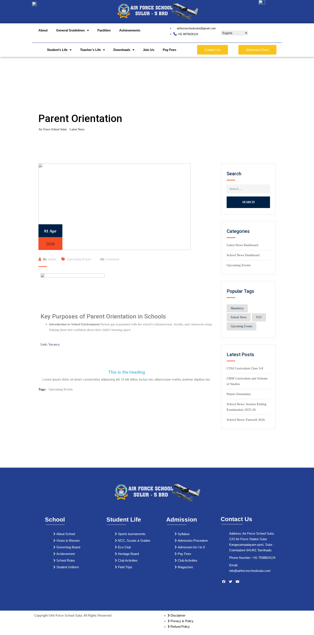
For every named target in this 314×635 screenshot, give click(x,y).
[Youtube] (237, 581)
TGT (259, 317)
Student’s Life (57, 50)
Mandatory (237, 308)
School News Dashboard (243, 255)
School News (239, 317)
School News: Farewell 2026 (246, 419)
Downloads (121, 50)
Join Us (148, 50)
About (43, 30)
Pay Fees (169, 50)
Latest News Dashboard (242, 245)
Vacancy (54, 344)
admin (52, 259)
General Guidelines (70, 30)
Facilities (104, 30)
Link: (44, 344)
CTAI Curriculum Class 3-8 (245, 368)
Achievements (129, 30)
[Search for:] (248, 189)
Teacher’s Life (90, 50)
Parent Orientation (239, 394)
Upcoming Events (79, 259)
